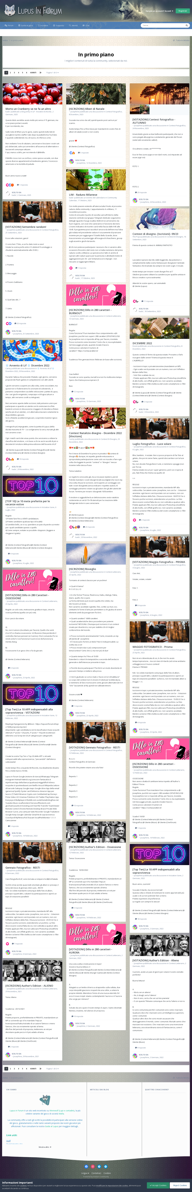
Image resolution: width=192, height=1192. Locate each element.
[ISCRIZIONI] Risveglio (82, 569)
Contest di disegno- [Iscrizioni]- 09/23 (155, 234)
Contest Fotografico (50, 230)
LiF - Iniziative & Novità (42, 111)
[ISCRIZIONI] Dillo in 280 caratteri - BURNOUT (90, 311)
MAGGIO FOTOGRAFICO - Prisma (153, 646)
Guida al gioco (27, 25)
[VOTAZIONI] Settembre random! (25, 227)
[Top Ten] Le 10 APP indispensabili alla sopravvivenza (156, 871)
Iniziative (44, 25)
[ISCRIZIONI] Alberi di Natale (86, 108)
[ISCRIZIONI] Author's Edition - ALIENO (29, 985)
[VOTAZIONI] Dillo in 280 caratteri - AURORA (90, 951)
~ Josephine (10, 230)
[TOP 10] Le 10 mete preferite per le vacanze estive (27, 503)
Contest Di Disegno (109, 439)
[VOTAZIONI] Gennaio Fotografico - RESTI (94, 747)
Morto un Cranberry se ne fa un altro (28, 108)
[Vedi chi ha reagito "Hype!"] (10, 459)
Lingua (84, 1173)
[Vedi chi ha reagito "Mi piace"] (10, 184)
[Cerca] (187, 25)
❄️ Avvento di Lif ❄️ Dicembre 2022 (27, 365)
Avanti (33, 72)
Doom (135, 346)
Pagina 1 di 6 (52, 72)
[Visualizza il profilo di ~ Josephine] (7, 332)
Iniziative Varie (48, 507)
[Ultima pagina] (40, 72)
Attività (74, 25)
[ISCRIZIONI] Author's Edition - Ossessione (95, 847)
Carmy (8, 368)
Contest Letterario (49, 601)
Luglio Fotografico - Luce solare (152, 444)
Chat (87, 25)
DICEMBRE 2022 (142, 343)
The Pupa (137, 236)
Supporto (60, 25)
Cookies (107, 1173)
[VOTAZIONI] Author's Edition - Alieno (156, 960)
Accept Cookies (159, 1185)
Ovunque (176, 25)
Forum (10, 25)
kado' (7, 111)
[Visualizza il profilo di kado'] (7, 193)
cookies (23, 1185)
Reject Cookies (180, 1185)
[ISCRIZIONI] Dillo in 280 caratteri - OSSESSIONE (154, 765)
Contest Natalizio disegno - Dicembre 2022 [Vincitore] (95, 434)
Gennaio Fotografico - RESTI (22, 867)
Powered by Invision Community (96, 1176)
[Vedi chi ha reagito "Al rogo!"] (12, 184)
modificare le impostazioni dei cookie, (112, 1185)
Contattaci (96, 1173)
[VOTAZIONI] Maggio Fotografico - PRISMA (159, 562)
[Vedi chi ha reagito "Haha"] (79, 526)
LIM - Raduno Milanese (83, 194)
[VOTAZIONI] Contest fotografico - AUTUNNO (154, 121)
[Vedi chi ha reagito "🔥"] (12, 459)
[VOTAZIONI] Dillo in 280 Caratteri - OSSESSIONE (27, 596)
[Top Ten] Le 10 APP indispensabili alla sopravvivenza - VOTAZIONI (29, 711)
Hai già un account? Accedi (159, 11)
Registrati (183, 11)
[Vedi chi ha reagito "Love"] (7, 184)
